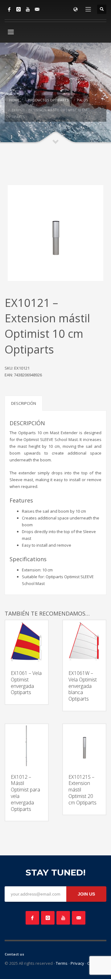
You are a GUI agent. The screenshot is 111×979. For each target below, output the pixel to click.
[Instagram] (18, 9)
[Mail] (37, 9)
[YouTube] (27, 9)
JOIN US (86, 894)
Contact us (14, 954)
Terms (62, 963)
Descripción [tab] (23, 403)
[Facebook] (9, 9)
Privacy (77, 963)
